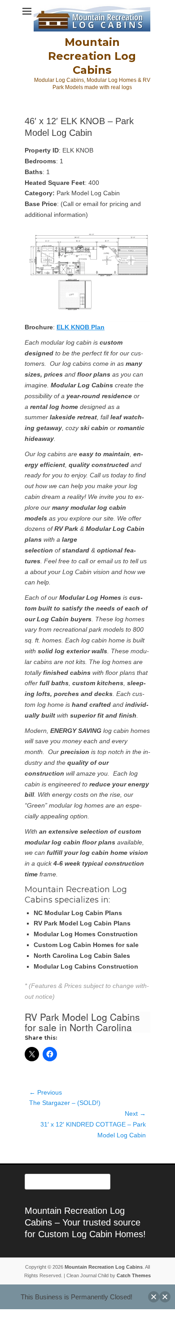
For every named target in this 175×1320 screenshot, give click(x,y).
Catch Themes (134, 1275)
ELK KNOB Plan (81, 327)
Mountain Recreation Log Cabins (92, 56)
